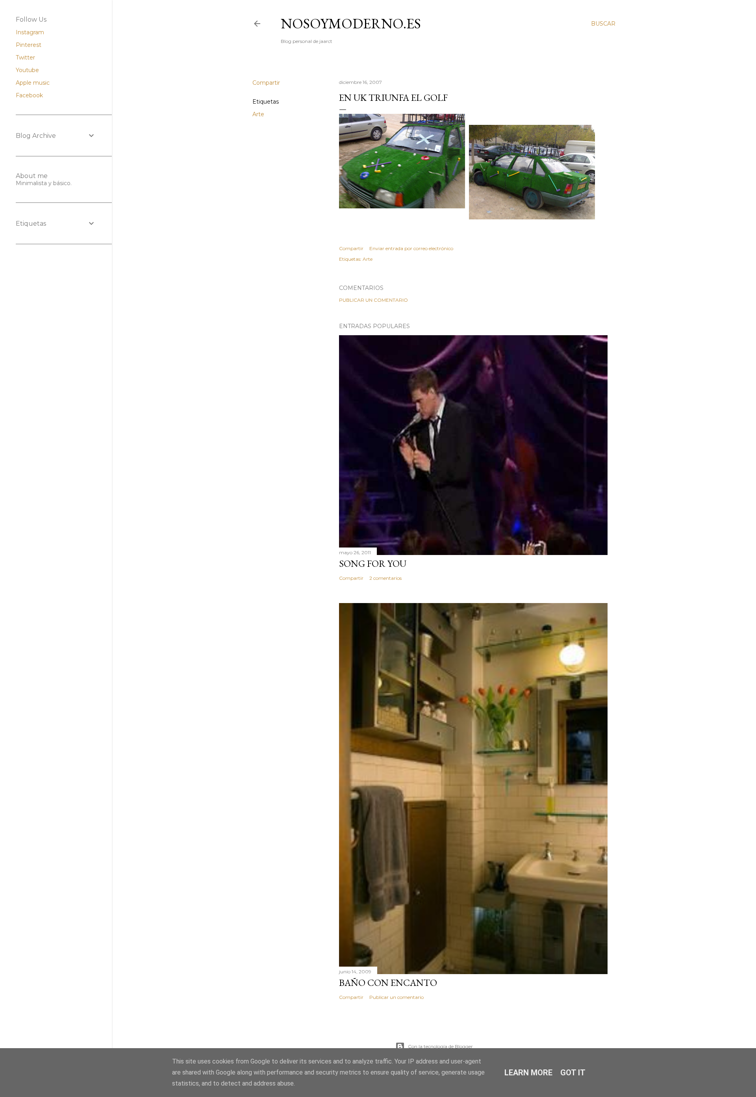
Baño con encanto (388, 982)
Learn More (528, 1072)
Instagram (30, 32)
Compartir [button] (266, 82)
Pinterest (28, 44)
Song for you (372, 563)
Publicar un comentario (373, 300)
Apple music (33, 82)
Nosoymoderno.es (351, 23)
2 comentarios (385, 578)
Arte (258, 114)
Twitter (25, 57)
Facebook (29, 95)
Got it (573, 1072)
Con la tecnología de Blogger (440, 1046)
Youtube (27, 70)
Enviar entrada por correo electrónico (411, 248)
